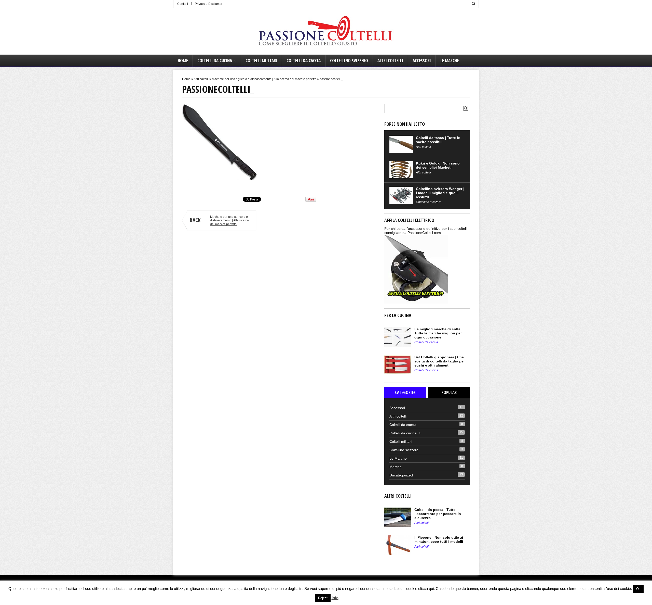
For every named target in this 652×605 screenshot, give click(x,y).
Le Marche (449, 61)
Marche (395, 467)
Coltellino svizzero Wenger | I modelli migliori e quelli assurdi (440, 193)
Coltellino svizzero (349, 61)
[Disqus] (279, 305)
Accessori (422, 61)
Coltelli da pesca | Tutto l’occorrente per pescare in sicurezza (437, 514)
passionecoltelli (192, 185)
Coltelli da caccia (304, 61)
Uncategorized (401, 475)
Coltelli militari (261, 61)
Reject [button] (323, 598)
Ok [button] (638, 589)
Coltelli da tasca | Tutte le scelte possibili (438, 140)
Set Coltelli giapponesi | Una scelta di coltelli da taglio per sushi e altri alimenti (439, 361)
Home (183, 61)
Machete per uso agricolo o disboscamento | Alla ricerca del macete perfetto (264, 79)
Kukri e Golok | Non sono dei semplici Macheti (438, 165)
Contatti (182, 4)
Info (335, 598)
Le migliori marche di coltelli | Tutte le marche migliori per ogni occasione (440, 333)
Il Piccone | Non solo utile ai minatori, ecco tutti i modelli (438, 539)
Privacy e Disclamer (208, 4)
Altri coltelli (390, 61)
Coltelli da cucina (214, 61)
